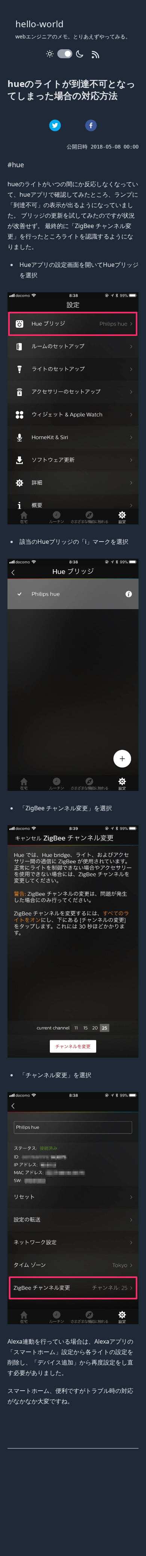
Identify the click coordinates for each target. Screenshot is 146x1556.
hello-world (39, 24)
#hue (15, 164)
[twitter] (55, 125)
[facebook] (91, 125)
